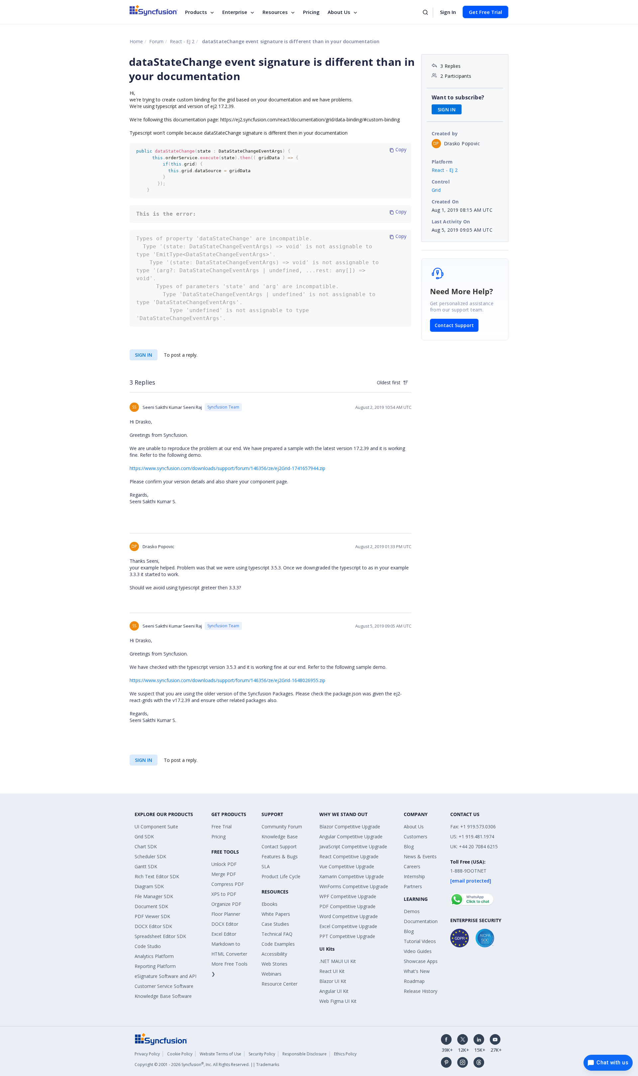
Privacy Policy (147, 1054)
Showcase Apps (421, 961)
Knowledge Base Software (163, 996)
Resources (275, 12)
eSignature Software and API (165, 976)
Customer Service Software (164, 986)
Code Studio (148, 946)
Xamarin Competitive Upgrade (351, 876)
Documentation (421, 921)
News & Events (420, 856)
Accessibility (274, 954)
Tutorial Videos (420, 941)
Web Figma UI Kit (338, 1001)
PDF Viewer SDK (152, 916)
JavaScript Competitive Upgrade (353, 846)
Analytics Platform (154, 956)
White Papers (276, 914)
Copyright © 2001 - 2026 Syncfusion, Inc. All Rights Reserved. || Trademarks (207, 1064)
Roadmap (414, 981)
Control (441, 182)
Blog (409, 846)
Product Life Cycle (281, 876)
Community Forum (282, 826)
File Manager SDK (154, 896)
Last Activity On (451, 221)
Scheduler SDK (150, 856)
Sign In (448, 12)
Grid (436, 190)
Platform (442, 162)
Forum (156, 41)
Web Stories (274, 964)
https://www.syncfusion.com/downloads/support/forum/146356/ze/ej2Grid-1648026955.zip (227, 680)
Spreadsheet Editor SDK (160, 936)
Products (196, 12)
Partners (413, 886)
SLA (266, 866)
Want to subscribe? (458, 97)
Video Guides (418, 951)
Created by (445, 133)
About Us (339, 12)
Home (136, 41)
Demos (412, 911)
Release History (420, 991)
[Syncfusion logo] (154, 10)
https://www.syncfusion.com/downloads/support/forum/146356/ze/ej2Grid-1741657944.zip (227, 468)
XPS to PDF (223, 894)
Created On (445, 201)
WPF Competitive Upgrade (347, 896)
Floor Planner (225, 914)
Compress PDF (227, 884)
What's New (417, 971)
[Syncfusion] (161, 1038)
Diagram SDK (149, 886)
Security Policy (262, 1054)
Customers (415, 836)
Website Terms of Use (220, 1054)
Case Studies (275, 924)
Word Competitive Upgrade (348, 916)
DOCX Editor (224, 924)
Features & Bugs (280, 856)
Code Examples (278, 944)
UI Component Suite (156, 826)
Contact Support (454, 325)
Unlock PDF (224, 864)
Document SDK (151, 906)
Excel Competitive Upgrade (348, 926)
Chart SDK (146, 846)
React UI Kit (332, 971)
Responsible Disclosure (304, 1054)
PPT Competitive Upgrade (347, 936)
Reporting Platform (155, 966)
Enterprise (234, 12)
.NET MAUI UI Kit (337, 961)
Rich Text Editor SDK (157, 876)
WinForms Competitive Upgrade (353, 886)
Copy (400, 149)
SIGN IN (143, 355)
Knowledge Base (280, 836)
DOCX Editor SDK (153, 926)
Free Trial (221, 826)
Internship (414, 876)
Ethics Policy (345, 1054)
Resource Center (279, 984)
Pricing (311, 12)
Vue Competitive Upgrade (346, 866)
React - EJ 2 (182, 41)
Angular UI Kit (334, 991)
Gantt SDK (146, 866)
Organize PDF (226, 904)
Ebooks (269, 904)
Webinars (271, 974)
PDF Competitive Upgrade (347, 906)
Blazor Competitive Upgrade (349, 826)
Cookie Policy (179, 1054)
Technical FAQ (277, 934)
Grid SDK (144, 836)
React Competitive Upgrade (348, 856)
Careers (412, 866)
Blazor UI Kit (332, 981)
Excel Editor (223, 934)
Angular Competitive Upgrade (350, 836)
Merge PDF (223, 874)
